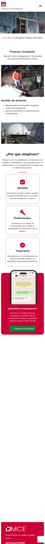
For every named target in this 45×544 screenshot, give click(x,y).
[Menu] (40, 5)
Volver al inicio (8, 38)
